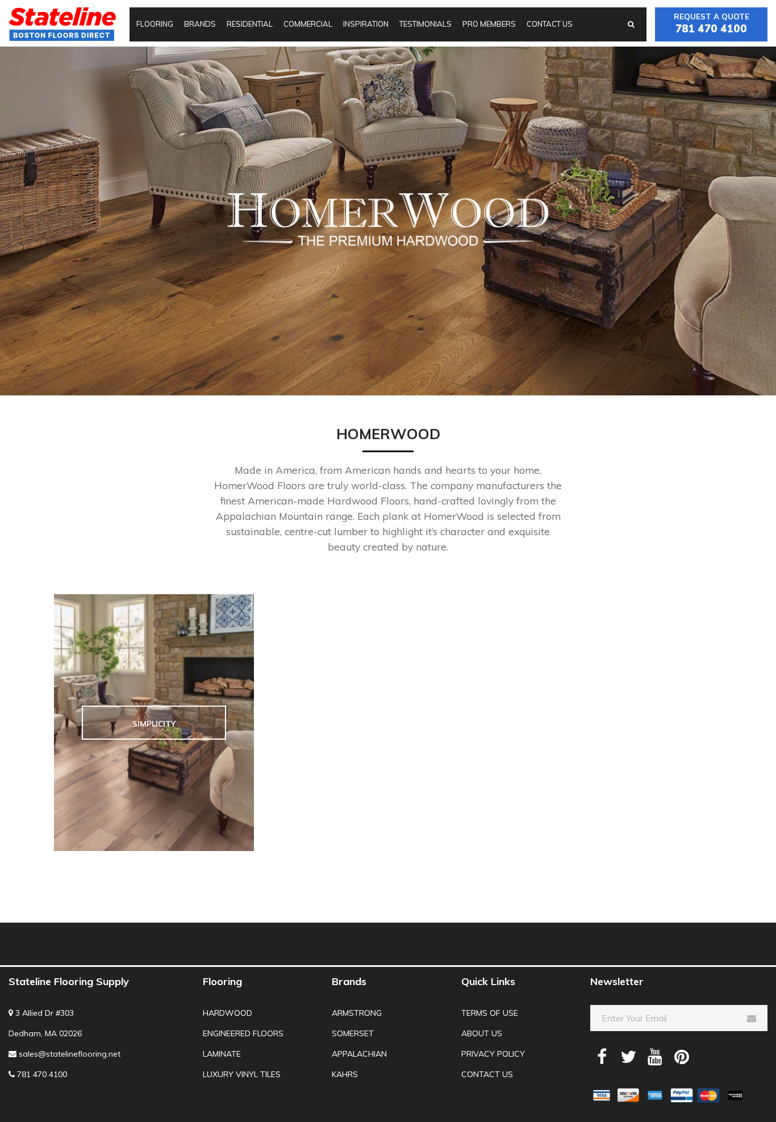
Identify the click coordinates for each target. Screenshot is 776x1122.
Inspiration (366, 23)
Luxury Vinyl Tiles (242, 1074)
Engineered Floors (243, 1033)
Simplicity (154, 723)
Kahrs (345, 1074)
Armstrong (357, 1013)
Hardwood (227, 1013)
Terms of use (489, 1013)
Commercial (307, 23)
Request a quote (711, 23)
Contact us (550, 23)
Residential (250, 23)
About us (481, 1033)
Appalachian (359, 1054)
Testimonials (425, 23)
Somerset (353, 1033)
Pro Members (489, 23)
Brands (200, 23)
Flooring (154, 23)
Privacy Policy (493, 1054)
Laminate (222, 1054)
